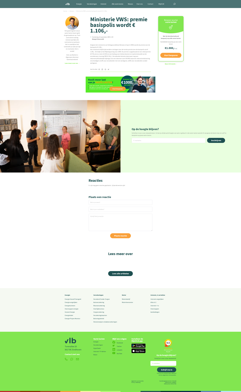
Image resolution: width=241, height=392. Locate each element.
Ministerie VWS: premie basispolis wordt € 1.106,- (91, 11)
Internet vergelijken (157, 299)
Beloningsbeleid (98, 318)
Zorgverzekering (98, 312)
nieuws (71, 11)
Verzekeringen (92, 4)
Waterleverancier (127, 302)
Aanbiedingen (155, 312)
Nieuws (130, 4)
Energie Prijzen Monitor (72, 318)
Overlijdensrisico (98, 309)
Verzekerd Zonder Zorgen (101, 299)
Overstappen (155, 309)
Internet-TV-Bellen (99, 351)
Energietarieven (70, 306)
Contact (150, 4)
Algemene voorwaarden (137, 381)
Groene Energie (70, 312)
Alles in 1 (153, 302)
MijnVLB (161, 4)
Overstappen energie (71, 309)
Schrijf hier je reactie (94, 214)
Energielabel (69, 315)
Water (124, 295)
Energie (79, 4)
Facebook (120, 343)
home (65, 11)
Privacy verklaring (135, 382)
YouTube (119, 353)
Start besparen (171, 55)
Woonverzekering (99, 306)
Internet (103, 4)
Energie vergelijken (71, 302)
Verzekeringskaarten (100, 315)
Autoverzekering (98, 302)
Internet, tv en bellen (158, 295)
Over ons (140, 4)
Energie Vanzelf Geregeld (73, 299)
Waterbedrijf (126, 299)
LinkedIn (119, 350)
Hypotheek (97, 348)
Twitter (119, 346)
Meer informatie (170, 64)
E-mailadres (135, 139)
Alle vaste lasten (117, 4)
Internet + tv (155, 306)
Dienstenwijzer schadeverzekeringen (105, 322)
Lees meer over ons (71, 63)
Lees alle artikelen (120, 273)
